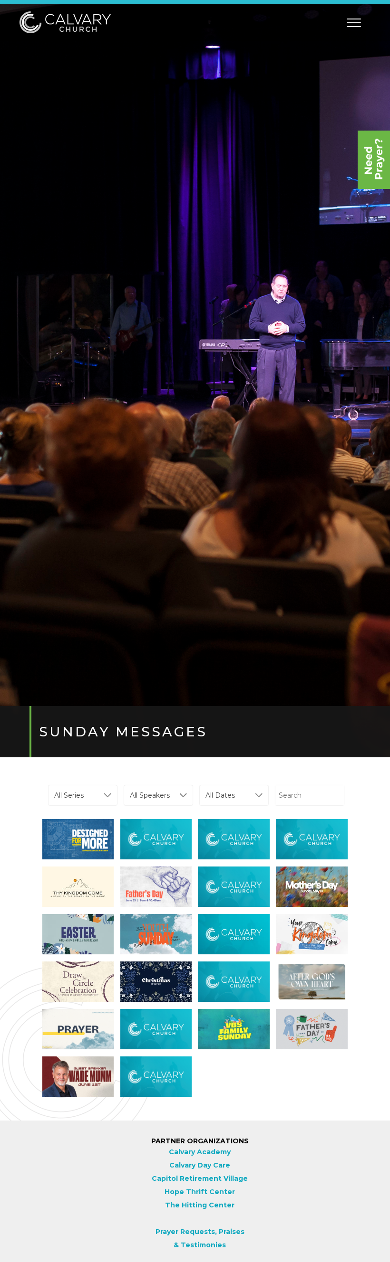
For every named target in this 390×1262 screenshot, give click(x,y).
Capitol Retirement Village (200, 1178)
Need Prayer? (374, 160)
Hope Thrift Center (200, 1191)
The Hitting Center (199, 1205)
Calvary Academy (200, 1152)
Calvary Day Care (199, 1165)
